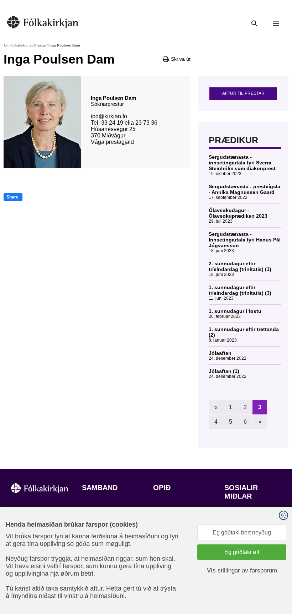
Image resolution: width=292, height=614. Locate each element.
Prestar (40, 45)
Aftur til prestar (243, 93)
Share (12, 197)
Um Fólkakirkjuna (18, 45)
